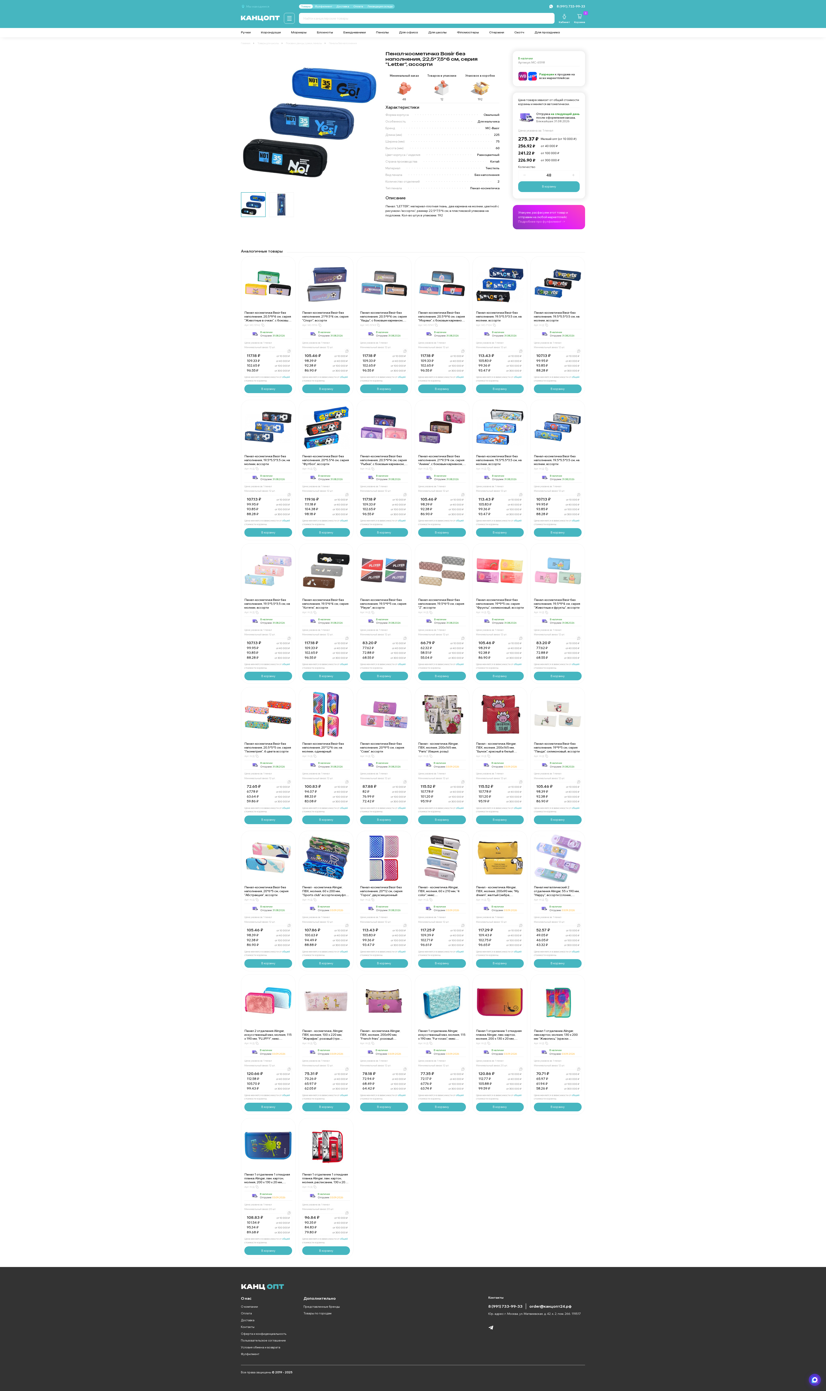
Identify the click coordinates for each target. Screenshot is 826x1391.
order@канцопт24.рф (550, 1306)
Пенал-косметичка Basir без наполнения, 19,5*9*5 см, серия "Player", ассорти (383, 603)
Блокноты (325, 32)
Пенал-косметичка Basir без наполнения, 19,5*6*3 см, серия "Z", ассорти (441, 603)
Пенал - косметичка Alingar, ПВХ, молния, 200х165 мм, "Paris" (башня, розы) (438, 747)
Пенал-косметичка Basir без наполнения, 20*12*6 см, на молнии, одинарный (323, 747)
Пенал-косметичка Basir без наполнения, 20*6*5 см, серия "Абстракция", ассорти (266, 891)
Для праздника (547, 32)
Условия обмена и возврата (260, 1347)
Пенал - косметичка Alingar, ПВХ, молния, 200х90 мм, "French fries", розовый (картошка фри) (380, 1036)
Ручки (246, 32)
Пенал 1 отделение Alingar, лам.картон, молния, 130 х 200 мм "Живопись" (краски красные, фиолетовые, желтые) (557, 1036)
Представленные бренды (322, 1306)
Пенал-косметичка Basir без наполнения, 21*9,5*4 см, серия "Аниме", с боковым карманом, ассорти (441, 462)
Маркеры (299, 32)
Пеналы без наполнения (343, 43)
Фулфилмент (250, 1354)
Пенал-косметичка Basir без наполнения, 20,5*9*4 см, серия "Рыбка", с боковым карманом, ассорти (383, 462)
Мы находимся (257, 6)
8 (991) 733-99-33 (505, 1306)
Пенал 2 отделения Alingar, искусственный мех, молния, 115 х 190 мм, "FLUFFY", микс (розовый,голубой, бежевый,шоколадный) (268, 1038)
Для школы (437, 32)
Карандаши (271, 32)
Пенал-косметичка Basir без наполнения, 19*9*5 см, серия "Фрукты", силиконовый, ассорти (500, 603)
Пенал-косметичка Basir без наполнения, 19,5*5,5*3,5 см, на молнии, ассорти (499, 316)
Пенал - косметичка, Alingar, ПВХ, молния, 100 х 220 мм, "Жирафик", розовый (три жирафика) (322, 1036)
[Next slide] (372, 120)
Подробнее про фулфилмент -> (541, 221)
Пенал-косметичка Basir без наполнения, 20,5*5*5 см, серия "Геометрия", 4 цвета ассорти (267, 747)
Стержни (496, 32)
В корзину (549, 186)
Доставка (247, 1320)
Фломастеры (468, 32)
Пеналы (382, 32)
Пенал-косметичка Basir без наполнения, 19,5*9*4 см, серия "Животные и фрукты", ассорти (557, 603)
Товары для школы (268, 43)
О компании (249, 1306)
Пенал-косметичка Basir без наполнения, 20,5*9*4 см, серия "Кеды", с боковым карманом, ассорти (383, 318)
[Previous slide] (248, 120)
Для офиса (408, 32)
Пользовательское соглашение (263, 1340)
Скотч (519, 32)
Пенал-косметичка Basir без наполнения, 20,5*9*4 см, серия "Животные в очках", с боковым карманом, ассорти (267, 318)
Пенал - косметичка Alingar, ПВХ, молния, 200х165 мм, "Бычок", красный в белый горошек (496, 749)
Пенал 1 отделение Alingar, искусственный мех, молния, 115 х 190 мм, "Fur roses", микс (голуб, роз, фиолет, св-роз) (441, 1036)
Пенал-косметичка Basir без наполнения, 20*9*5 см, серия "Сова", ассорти (382, 747)
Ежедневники (354, 32)
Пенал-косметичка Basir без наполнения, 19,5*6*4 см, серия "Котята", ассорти (325, 603)
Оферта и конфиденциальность (263, 1333)
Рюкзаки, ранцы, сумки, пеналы (304, 43)
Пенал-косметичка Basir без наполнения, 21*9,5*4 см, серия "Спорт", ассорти (325, 316)
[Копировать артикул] (262, 325)
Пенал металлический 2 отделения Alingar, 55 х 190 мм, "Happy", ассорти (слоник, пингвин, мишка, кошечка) (556, 893)
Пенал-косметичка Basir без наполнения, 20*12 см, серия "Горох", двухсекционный (381, 891)
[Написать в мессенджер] (815, 1380)
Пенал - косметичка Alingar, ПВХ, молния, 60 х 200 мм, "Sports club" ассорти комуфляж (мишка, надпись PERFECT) (326, 893)
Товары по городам (317, 1313)
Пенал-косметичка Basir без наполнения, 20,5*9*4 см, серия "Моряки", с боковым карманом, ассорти (441, 318)
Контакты (247, 1327)
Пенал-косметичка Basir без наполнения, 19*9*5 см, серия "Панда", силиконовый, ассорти (557, 747)
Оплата (246, 1313)
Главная (245, 43)
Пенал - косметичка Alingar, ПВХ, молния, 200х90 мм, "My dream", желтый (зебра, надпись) (497, 893)
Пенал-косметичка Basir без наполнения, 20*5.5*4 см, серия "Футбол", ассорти (325, 460)
